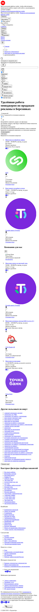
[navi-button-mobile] (2, 42)
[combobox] (9, 61)
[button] (3, 37)
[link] (4, 33)
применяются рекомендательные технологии (16, 592)
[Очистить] (3, 64)
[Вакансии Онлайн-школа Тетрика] (21, 214)
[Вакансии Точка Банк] (21, 382)
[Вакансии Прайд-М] (21, 339)
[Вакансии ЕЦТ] (21, 161)
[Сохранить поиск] (2, 69)
